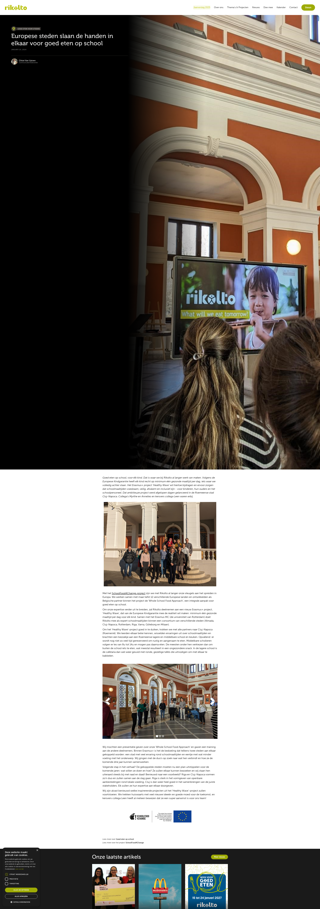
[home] (16, 7)
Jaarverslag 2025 (201, 7)
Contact (293, 7)
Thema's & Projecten (237, 7)
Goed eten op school (125, 839)
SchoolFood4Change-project (128, 593)
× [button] (37, 850)
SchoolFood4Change (135, 843)
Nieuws (256, 7)
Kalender (281, 7)
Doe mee (268, 7)
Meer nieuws (219, 857)
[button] (107, 701)
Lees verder (19, 869)
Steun (308, 7)
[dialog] (21, 877)
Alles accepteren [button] (21, 890)
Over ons (218, 7)
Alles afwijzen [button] (21, 896)
